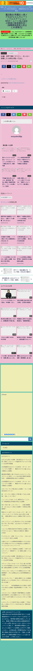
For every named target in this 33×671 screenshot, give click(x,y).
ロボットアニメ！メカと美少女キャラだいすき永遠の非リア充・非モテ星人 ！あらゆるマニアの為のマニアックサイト (16, 523)
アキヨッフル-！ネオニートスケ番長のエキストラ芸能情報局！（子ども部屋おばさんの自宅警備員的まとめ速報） (16, 572)
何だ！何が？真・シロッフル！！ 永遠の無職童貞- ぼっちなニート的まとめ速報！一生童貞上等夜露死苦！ (16, 506)
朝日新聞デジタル (13, 53)
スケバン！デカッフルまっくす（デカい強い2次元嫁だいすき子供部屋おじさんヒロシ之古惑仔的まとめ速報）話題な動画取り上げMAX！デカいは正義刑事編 (16, 565)
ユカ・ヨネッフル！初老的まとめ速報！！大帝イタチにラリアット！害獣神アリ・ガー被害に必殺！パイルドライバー (16, 550)
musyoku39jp (16, 136)
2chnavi (4, 394)
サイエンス (3, 53)
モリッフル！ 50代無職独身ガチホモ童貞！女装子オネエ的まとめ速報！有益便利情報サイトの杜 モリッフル (16, 587)
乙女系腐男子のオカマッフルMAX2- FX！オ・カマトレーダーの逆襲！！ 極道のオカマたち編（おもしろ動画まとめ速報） (16, 469)
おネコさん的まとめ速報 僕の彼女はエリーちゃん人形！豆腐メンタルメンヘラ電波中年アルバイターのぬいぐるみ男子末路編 (16, 461)
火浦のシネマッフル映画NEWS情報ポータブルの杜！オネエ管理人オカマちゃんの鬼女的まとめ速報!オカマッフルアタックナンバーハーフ (16, 543)
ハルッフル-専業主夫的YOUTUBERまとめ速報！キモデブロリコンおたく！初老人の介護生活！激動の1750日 (16, 530)
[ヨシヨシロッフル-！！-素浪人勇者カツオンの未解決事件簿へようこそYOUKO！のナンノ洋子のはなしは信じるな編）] (16, 580)
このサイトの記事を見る (8, 79)
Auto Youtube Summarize (16, 83)
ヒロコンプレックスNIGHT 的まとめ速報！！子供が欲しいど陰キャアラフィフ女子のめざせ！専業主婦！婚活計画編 (16, 604)
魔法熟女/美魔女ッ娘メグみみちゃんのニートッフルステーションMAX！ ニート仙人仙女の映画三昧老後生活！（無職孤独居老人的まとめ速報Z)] (16, 476)
